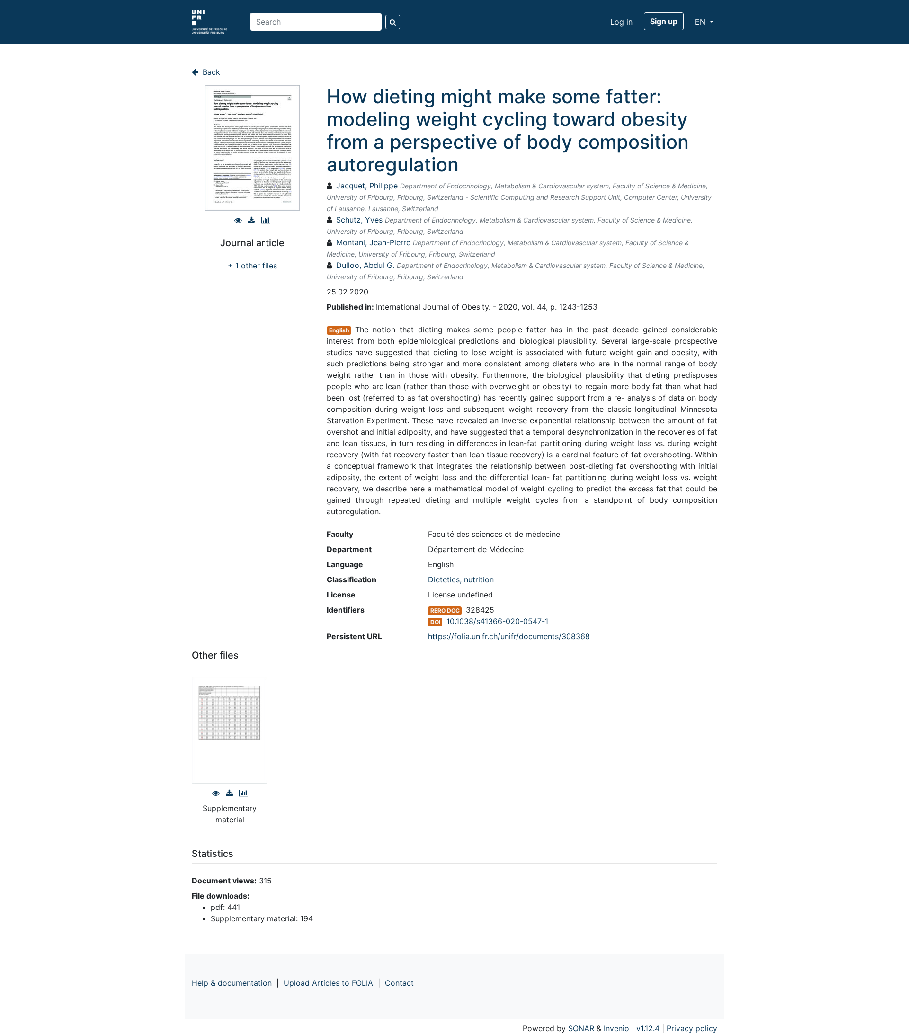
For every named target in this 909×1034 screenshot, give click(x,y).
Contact (399, 983)
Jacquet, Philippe (367, 185)
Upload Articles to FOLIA (328, 983)
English (339, 330)
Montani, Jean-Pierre (373, 242)
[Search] (392, 22)
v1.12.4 (647, 1028)
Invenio (616, 1028)
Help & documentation (232, 983)
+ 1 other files (252, 265)
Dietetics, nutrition (461, 579)
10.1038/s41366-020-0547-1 (497, 621)
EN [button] (701, 22)
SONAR (581, 1028)
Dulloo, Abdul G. (365, 265)
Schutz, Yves (359, 219)
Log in (621, 22)
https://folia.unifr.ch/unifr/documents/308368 (509, 636)
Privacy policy (692, 1028)
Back (210, 72)
